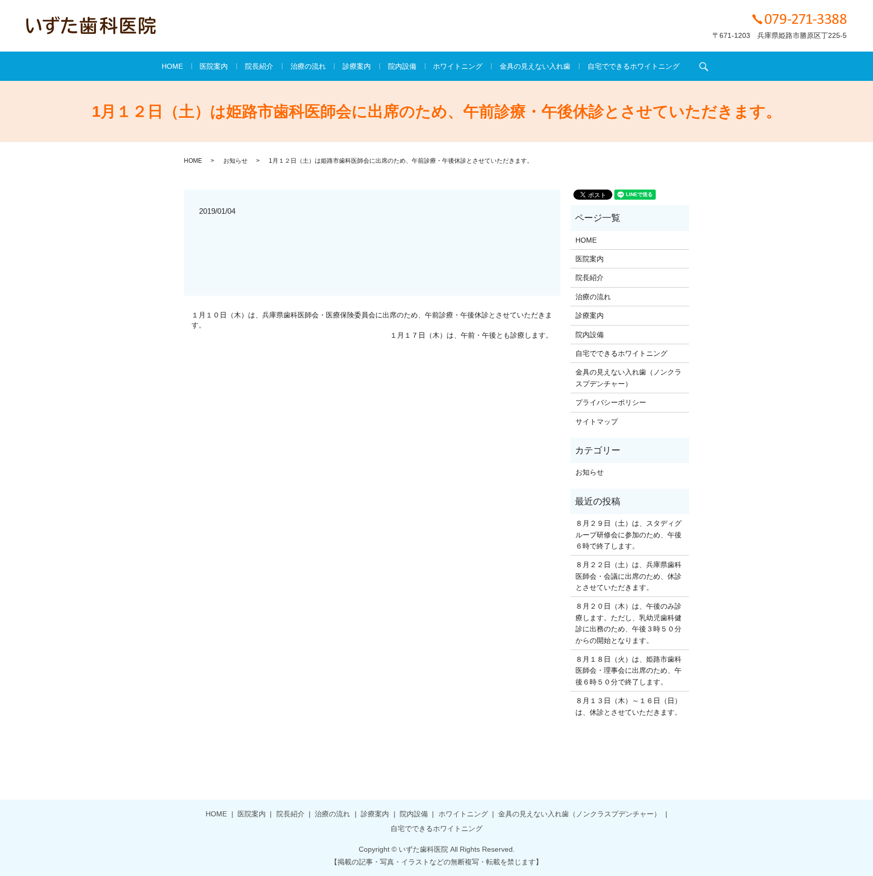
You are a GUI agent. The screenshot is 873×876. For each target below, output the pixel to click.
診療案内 (357, 66)
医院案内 (214, 66)
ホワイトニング (457, 66)
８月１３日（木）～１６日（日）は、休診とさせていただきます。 (628, 706)
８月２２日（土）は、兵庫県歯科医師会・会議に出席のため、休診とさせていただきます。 (628, 576)
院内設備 (402, 66)
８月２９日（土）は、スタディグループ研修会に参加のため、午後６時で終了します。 (628, 534)
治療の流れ (308, 66)
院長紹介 (259, 66)
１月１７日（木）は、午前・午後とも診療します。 (471, 335)
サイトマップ (596, 422)
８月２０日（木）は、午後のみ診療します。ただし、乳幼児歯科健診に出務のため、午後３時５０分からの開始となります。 (628, 623)
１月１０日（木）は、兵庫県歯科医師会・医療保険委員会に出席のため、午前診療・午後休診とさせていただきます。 (371, 320)
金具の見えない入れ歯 (535, 66)
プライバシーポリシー (610, 402)
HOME (172, 66)
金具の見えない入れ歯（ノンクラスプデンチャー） (628, 377)
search (703, 66)
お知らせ (235, 160)
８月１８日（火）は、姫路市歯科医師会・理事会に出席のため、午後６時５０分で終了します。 (628, 670)
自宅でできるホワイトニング (634, 66)
